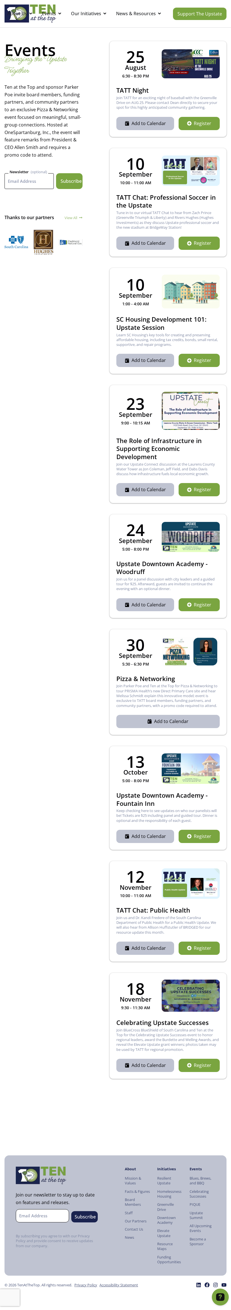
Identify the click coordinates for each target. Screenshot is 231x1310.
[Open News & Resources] (159, 13)
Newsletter (19, 171)
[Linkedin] (198, 1284)
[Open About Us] (30, 13)
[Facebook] (207, 1284)
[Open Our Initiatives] (105, 13)
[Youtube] (223, 1284)
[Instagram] (215, 1284)
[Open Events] (59, 13)
